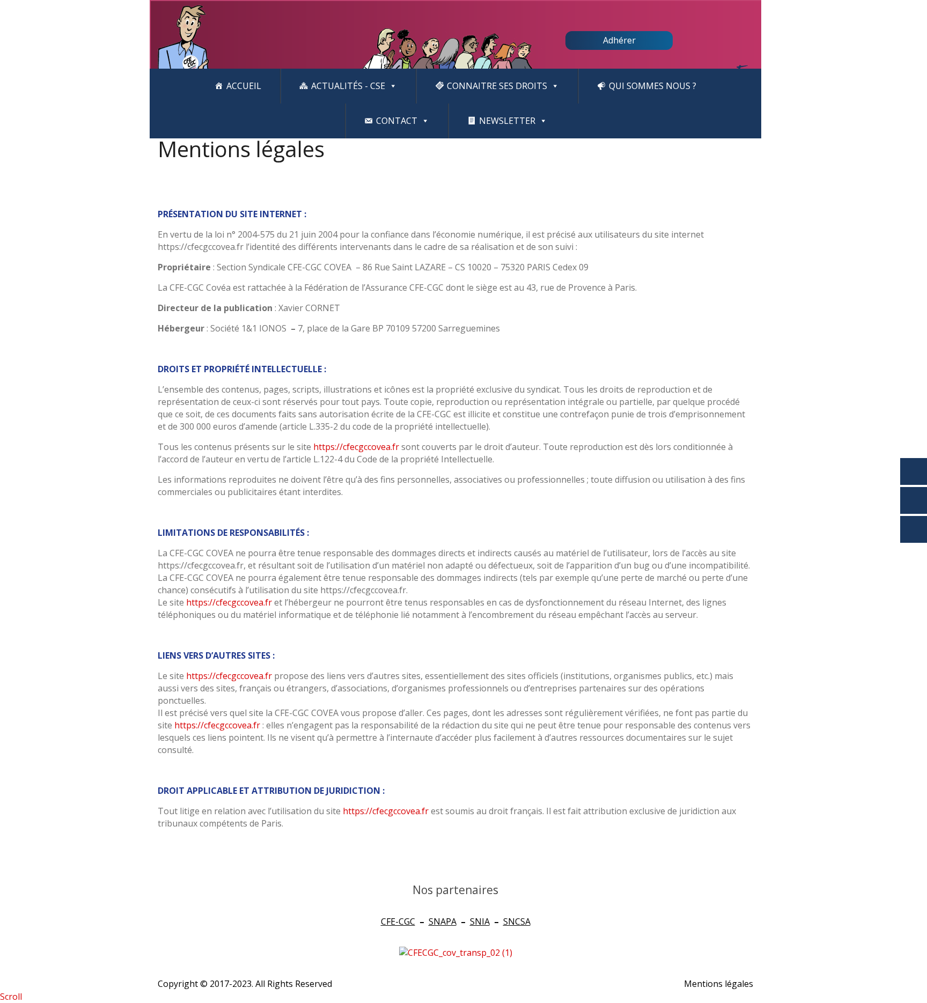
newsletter (507, 121)
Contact (396, 121)
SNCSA (517, 921)
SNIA (480, 921)
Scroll (11, 996)
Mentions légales (718, 984)
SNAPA (443, 921)
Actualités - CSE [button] (348, 86)
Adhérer (619, 40)
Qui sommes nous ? (652, 86)
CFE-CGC (398, 921)
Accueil (243, 86)
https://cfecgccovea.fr (356, 447)
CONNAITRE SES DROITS (497, 86)
